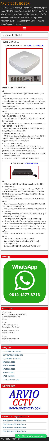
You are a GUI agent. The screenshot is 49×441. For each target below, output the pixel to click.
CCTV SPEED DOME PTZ (11, 359)
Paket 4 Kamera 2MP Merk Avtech (14, 431)
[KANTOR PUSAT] (24, 400)
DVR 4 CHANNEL (8, 372)
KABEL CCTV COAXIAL (11, 379)
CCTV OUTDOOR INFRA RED (13, 355)
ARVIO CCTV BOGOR (15, 3)
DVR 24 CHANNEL (9, 366)
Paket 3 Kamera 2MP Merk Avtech (14, 428)
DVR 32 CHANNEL (9, 369)
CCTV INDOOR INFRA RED (12, 352)
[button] (31, 436)
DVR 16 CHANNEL (9, 362)
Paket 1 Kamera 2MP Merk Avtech (14, 421)
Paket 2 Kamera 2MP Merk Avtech (14, 424)
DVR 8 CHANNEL (10, 41)
